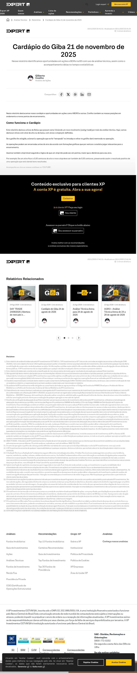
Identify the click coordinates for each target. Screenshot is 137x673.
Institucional (77, 547)
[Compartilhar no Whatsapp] (75, 94)
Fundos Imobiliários (15, 541)
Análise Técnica (20, 20)
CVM (33, 650)
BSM (23, 650)
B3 (13, 650)
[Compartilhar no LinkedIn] (82, 94)
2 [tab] (68, 338)
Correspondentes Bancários (74, 652)
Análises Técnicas (15, 560)
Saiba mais (37, 666)
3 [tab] (72, 338)
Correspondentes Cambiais (50, 652)
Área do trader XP (79, 573)
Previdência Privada (16, 579)
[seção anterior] (58, 338)
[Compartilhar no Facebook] (61, 94)
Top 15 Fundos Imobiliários (51, 541)
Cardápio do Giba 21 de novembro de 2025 (63, 20)
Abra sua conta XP (121, 4)
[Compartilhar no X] (68, 94)
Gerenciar (22, 666)
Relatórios (36, 20)
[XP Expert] (18, 4)
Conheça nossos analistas (115, 541)
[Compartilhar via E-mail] (89, 94)
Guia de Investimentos (17, 547)
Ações (9, 554)
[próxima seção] (79, 338)
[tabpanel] (21, 306)
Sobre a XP (76, 541)
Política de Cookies (80, 560)
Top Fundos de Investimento (51, 560)
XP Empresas (77, 566)
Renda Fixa (11, 573)
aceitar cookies (119, 662)
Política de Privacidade (82, 554)
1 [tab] (64, 338)
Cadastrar (68, 198)
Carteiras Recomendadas (50, 547)
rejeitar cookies (90, 662)
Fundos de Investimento (17, 566)
